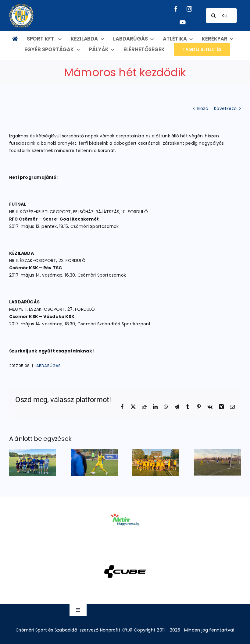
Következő (225, 108)
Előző (202, 108)
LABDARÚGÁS (48, 366)
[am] (124, 505)
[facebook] (176, 9)
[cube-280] (125, 557)
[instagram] (189, 9)
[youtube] (182, 22)
